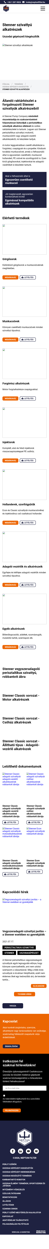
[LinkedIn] (7, 6)
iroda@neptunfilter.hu (35, 2)
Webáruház (10, 277)
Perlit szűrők (9, 1164)
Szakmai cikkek (10, 1209)
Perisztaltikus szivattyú (19, 947)
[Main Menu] (43, 8)
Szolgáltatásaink (11, 1193)
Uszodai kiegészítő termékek (17, 1176)
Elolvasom (38, 986)
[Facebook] (2, 6)
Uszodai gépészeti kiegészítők (17, 1168)
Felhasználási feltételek (15, 1224)
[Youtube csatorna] (12, 6)
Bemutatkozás (9, 1197)
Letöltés (28, 277)
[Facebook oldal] (12, 1151)
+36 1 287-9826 (14, 2)
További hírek (24, 994)
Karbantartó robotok (13, 1179)
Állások (6, 1201)
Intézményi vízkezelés (13, 1189)
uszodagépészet (29, 952)
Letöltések (8, 1205)
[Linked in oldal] (20, 1151)
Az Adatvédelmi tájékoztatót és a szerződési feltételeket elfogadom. (21, 1100)
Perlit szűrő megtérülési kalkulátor (21, 1212)
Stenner (9, 952)
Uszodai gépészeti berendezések (18, 1172)
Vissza (13, 1005)
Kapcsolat (7, 1216)
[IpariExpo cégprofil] (17, 6)
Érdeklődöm (11, 1046)
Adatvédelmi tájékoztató (15, 1220)
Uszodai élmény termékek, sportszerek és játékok (23, 1184)
